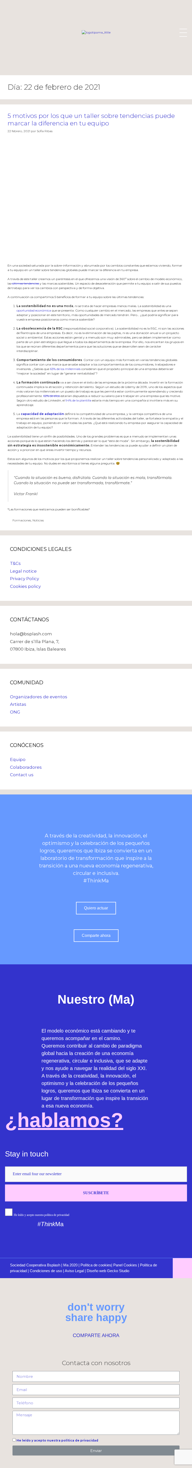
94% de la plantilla (78, 400)
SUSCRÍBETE (96, 1193)
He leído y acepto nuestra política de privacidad (41, 1215)
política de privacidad (79, 1440)
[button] (96, 908)
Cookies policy (25, 586)
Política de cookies (95, 1265)
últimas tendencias (25, 283)
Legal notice (23, 571)
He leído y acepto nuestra (57, 1440)
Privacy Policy (24, 578)
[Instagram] (142, 1224)
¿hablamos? (64, 1120)
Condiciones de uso (46, 1271)
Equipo (18, 759)
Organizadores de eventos (38, 696)
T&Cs (15, 563)
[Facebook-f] (158, 1224)
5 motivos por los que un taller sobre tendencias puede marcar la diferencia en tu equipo (91, 119)
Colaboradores (26, 767)
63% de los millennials (65, 369)
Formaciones (21, 520)
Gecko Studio (118, 1271)
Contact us (22, 774)
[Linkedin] (124, 1224)
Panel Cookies (125, 1265)
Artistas (18, 704)
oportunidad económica (34, 310)
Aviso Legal (74, 1271)
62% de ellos (51, 396)
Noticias (38, 520)
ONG (15, 712)
